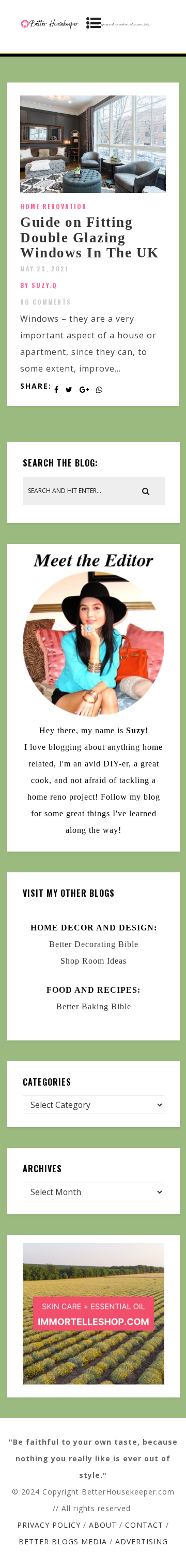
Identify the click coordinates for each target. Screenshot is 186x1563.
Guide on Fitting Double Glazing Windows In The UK (89, 237)
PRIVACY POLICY (49, 1525)
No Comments (45, 301)
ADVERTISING (141, 1541)
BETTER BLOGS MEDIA (63, 1541)
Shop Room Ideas (93, 960)
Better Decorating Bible (93, 944)
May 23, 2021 (44, 268)
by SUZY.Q (38, 285)
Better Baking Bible (93, 1006)
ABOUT (103, 1525)
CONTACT (144, 1525)
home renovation (53, 206)
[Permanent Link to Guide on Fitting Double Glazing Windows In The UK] (92, 190)
